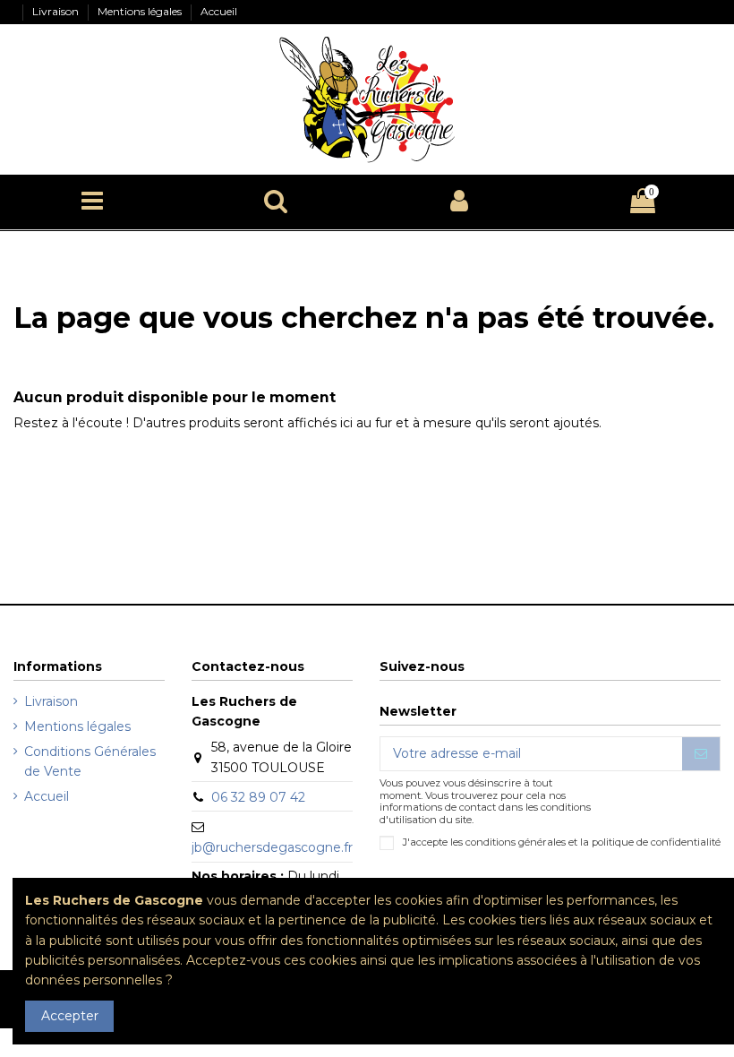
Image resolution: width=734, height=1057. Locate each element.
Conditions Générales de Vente (90, 761)
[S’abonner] (701, 754)
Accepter (69, 1016)
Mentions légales (141, 11)
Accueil (219, 11)
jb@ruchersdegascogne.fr (272, 847)
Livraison (56, 11)
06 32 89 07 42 (258, 797)
